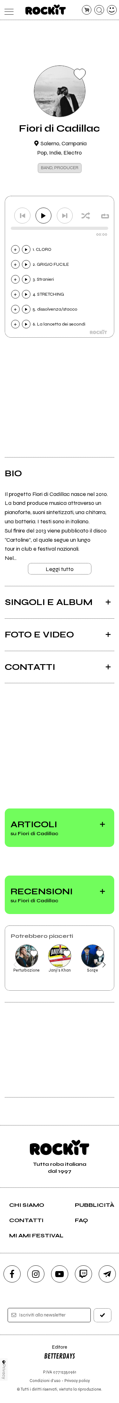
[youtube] (59, 1274)
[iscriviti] (102, 1315)
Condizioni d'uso (45, 1380)
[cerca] (99, 10)
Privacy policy (77, 1380)
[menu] (7, 10)
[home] (45, 9)
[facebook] (12, 1274)
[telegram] (107, 1274)
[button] (15, 965)
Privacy (4, 1371)
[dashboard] (112, 10)
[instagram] (35, 1274)
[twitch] (83, 1274)
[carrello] (87, 10)
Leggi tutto (60, 569)
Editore (55, 1350)
